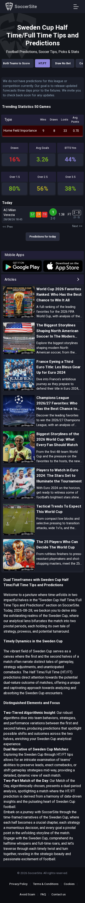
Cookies (69, 884)
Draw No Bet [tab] (63, 63)
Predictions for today (42, 236)
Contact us (58, 894)
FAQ (43, 894)
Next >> (77, 226)
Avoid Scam (27, 894)
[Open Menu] (78, 6)
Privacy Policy (18, 884)
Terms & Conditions (45, 884)
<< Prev (8, 226)
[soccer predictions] (21, 266)
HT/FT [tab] (42, 63)
